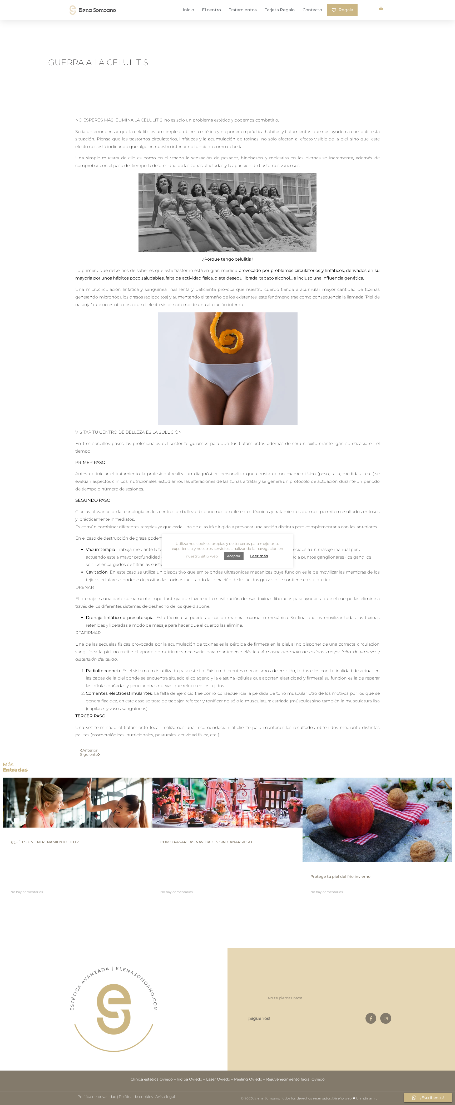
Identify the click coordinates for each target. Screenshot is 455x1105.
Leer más (259, 556)
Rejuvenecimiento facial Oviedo (295, 1079)
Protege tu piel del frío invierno (340, 876)
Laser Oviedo (218, 1079)
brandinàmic (367, 1098)
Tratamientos (243, 9)
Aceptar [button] (233, 556)
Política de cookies (136, 1096)
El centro (211, 9)
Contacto (312, 9)
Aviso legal (165, 1096)
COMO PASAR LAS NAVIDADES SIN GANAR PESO (206, 842)
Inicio (188, 9)
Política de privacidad (96, 1096)
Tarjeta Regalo (280, 9)
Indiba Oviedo (189, 1079)
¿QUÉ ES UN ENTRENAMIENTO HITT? (45, 842)
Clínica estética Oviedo (152, 1079)
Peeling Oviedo (248, 1079)
